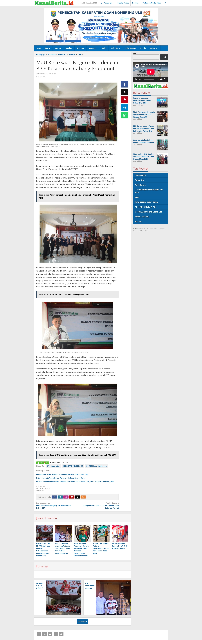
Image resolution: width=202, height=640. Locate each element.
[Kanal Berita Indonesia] (54, 3)
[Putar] (136, 79)
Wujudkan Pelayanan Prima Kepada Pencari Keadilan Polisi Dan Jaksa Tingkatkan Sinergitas (75, 481)
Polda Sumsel (140, 185)
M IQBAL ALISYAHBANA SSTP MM (148, 212)
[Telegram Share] (124, 107)
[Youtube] (71, 497)
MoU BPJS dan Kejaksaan (96, 466)
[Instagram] (66, 497)
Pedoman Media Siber (141, 231)
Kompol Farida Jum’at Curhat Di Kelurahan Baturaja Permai (101, 505)
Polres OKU (139, 180)
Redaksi (162, 229)
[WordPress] (60, 497)
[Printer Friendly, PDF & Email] (42, 462)
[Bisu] (161, 79)
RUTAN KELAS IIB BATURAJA (146, 202)
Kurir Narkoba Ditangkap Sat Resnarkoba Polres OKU (53, 505)
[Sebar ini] (124, 84)
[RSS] (83, 497)
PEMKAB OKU (140, 175)
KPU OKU (138, 222)
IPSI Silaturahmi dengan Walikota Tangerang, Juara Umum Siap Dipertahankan (62, 548)
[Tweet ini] (124, 92)
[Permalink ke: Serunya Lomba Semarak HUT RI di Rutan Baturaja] (120, 533)
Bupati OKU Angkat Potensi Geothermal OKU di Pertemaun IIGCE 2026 (101, 548)
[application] (150, 72)
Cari (134, 53)
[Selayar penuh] (165, 79)
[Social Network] (165, 3)
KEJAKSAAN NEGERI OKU (73, 466)
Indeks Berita (152, 229)
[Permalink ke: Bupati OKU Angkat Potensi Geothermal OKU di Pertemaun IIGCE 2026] (101, 533)
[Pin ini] (124, 99)
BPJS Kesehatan (53, 466)
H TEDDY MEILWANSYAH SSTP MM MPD (149, 191)
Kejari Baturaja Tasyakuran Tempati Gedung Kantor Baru (60, 478)
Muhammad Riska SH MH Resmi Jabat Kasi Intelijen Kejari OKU (62, 474)
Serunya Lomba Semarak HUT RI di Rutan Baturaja (119, 545)
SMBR (137, 197)
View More (82, 621)
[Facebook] (54, 497)
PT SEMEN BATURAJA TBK (145, 207)
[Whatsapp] (124, 115)
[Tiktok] (77, 497)
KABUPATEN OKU (142, 217)
